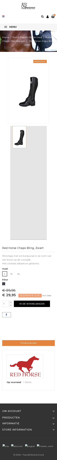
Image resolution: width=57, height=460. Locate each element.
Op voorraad (14, 382)
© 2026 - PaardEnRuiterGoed (28, 455)
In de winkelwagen (32, 304)
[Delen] (6, 314)
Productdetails (28, 343)
